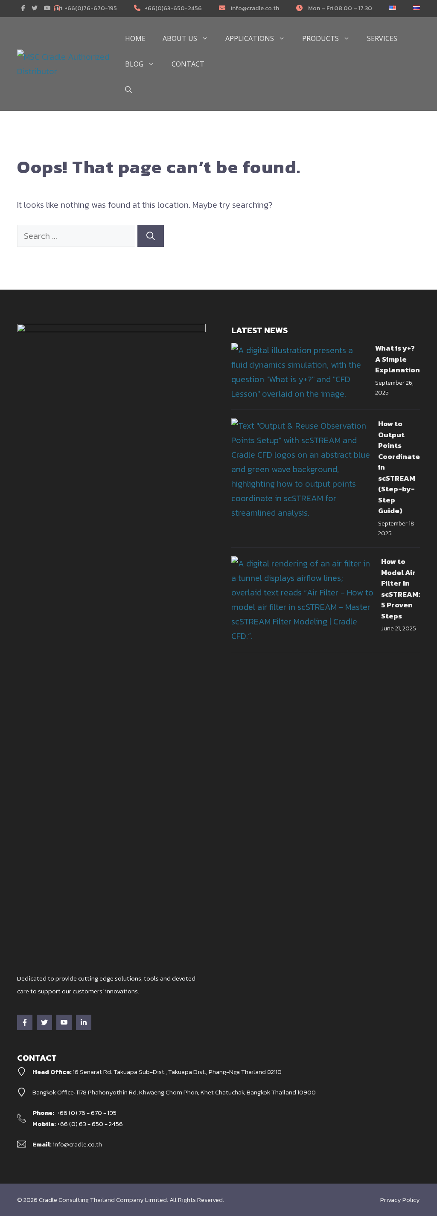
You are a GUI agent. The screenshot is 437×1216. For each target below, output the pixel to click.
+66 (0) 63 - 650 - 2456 (90, 1124)
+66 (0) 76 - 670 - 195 (87, 1112)
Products (320, 38)
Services (382, 38)
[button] (128, 89)
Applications (249, 38)
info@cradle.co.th (254, 8)
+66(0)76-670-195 (90, 8)
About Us (180, 38)
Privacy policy (400, 1199)
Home (135, 38)
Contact (188, 64)
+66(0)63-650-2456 (173, 8)
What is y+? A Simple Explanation (397, 358)
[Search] (150, 236)
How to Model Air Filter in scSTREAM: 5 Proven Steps (400, 588)
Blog (134, 64)
